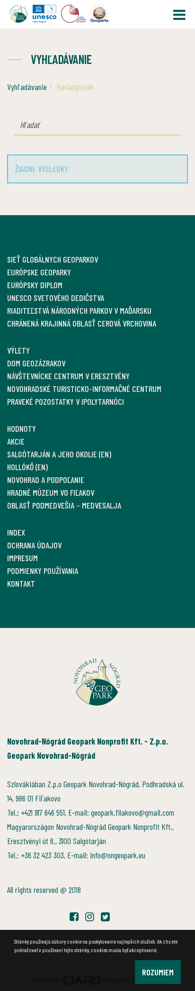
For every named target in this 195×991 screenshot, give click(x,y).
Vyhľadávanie (27, 87)
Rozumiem (158, 972)
